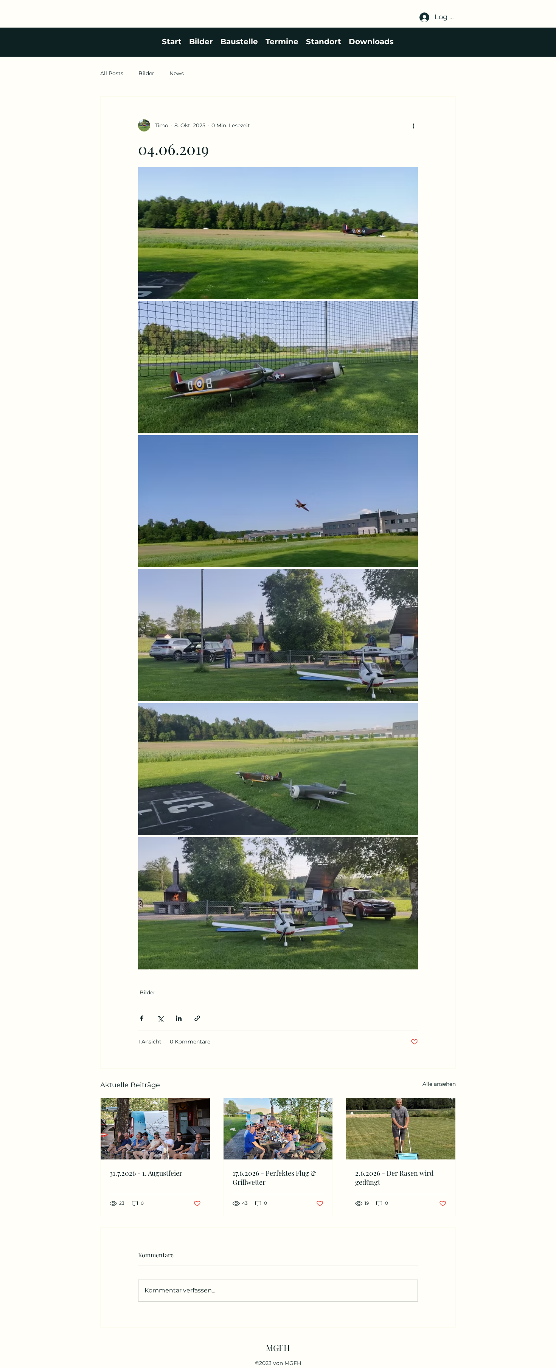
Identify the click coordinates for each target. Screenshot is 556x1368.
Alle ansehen (439, 1083)
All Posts (111, 73)
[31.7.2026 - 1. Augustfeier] (155, 1128)
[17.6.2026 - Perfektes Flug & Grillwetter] (278, 1128)
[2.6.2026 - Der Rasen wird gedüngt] (400, 1128)
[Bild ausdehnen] (278, 233)
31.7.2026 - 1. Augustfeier (146, 1173)
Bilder (146, 73)
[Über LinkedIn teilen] (178, 1018)
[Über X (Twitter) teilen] (160, 1018)
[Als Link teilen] (197, 1018)
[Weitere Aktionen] (413, 125)
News (176, 73)
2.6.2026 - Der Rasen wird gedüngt (394, 1178)
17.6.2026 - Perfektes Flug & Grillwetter (274, 1178)
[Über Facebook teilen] (141, 1018)
